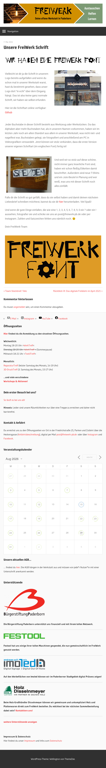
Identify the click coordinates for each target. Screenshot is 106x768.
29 (39, 476)
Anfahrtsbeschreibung (28, 434)
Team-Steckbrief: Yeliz (16, 290)
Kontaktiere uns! (24, 710)
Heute (89, 457)
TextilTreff (30, 353)
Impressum (29, 740)
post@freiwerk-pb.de (66, 434)
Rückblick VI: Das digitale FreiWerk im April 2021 (77, 290)
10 (10, 504)
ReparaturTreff (11, 365)
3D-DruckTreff (10, 369)
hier (61, 201)
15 (81, 504)
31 (10, 546)
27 (10, 476)
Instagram (93, 434)
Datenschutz (56, 740)
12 (39, 504)
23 (95, 518)
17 (10, 518)
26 (39, 532)
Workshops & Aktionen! (16, 381)
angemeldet (19, 306)
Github (8, 112)
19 (39, 518)
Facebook (8, 438)
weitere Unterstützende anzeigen (20, 721)
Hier (6, 333)
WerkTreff (28, 345)
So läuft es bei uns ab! (14, 399)
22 (81, 518)
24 (10, 532)
